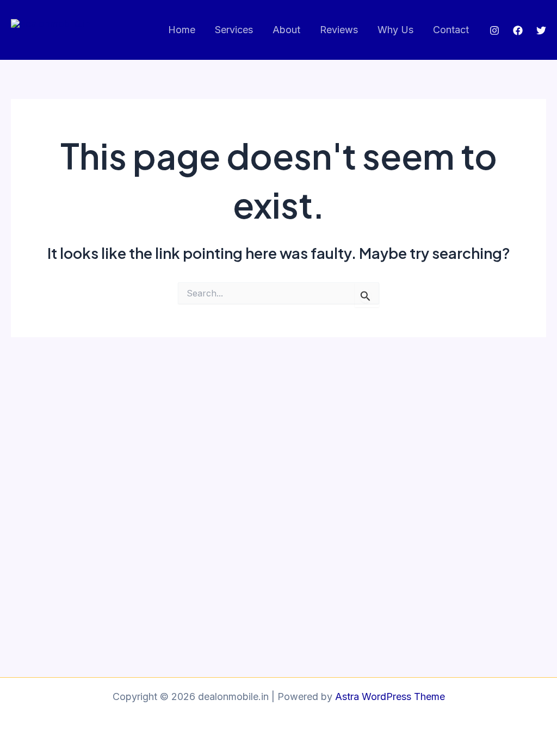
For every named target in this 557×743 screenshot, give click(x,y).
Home (181, 29)
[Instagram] (494, 30)
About (286, 29)
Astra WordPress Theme (390, 696)
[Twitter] (541, 30)
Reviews (339, 29)
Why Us (395, 29)
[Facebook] (518, 30)
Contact (451, 29)
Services (234, 29)
